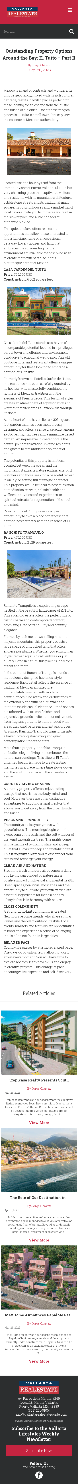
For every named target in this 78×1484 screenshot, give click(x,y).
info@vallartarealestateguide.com (41, 1414)
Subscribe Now (39, 1450)
